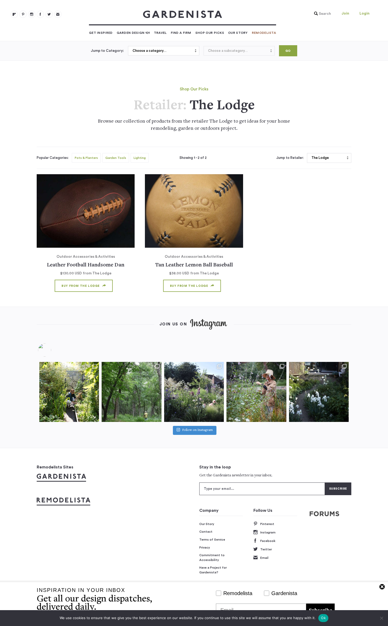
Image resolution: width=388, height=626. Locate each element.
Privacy (204, 547)
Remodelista (264, 32)
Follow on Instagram (197, 430)
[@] (52, 350)
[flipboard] (14, 14)
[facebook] (40, 14)
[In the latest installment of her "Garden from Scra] (194, 392)
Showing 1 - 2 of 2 (193, 157)
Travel (160, 32)
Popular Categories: (53, 157)
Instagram (268, 532)
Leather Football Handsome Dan (85, 265)
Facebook (267, 540)
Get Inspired (101, 32)
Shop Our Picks (209, 32)
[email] (57, 14)
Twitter (266, 549)
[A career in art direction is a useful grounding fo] (319, 392)
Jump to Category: (107, 51)
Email (264, 557)
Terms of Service (212, 539)
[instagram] (31, 14)
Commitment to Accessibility (212, 557)
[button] (321, 13)
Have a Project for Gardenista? (213, 570)
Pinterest (267, 524)
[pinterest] (23, 14)
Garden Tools (115, 157)
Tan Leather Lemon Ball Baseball (194, 265)
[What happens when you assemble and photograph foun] (131, 392)
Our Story (238, 32)
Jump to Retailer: (290, 157)
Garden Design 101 (133, 32)
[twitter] (49, 14)
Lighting (140, 157)
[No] (381, 618)
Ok (323, 618)
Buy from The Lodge (80, 285)
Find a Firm (181, 32)
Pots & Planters (86, 157)
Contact (205, 531)
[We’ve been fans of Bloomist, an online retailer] (69, 392)
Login (364, 13)
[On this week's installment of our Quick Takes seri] (256, 392)
